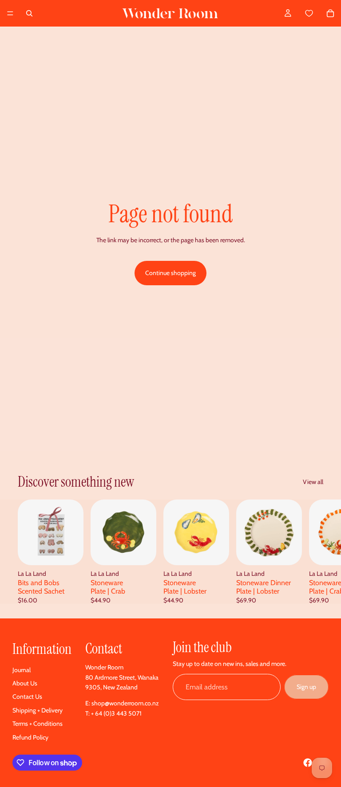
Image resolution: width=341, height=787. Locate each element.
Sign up (306, 687)
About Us (24, 683)
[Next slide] (313, 551)
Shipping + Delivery (37, 710)
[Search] (29, 13)
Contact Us (27, 696)
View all (313, 482)
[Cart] (319, 13)
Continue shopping (170, 273)
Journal (21, 670)
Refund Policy (30, 737)
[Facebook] (307, 762)
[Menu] (10, 13)
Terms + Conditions (37, 724)
